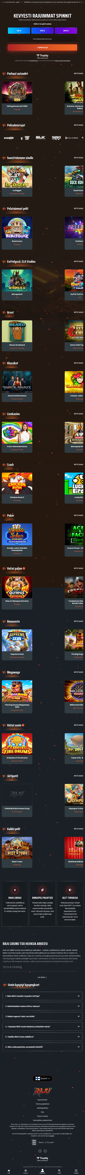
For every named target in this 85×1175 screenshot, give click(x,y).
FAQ (42, 1112)
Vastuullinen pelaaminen (42, 1120)
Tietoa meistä (42, 1116)
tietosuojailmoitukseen (62, 61)
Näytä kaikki (78, 73)
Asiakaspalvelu (42, 1108)
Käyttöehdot (42, 1100)
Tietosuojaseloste (42, 1104)
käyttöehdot (33, 61)
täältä (52, 1136)
